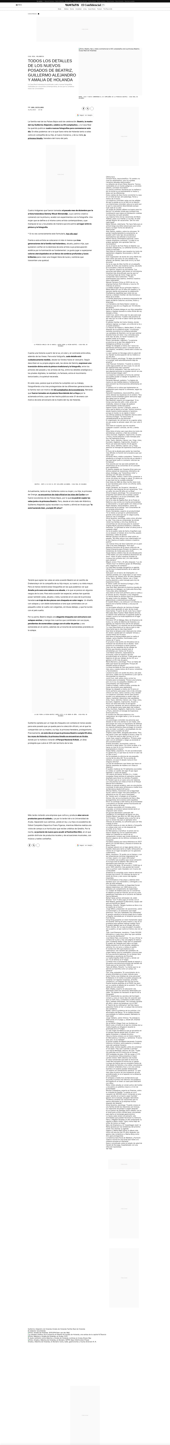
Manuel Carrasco (49, 1)
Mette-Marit (68, 1)
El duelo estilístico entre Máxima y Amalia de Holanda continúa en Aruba (55, 1338)
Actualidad (78, 9)
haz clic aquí (71, 234)
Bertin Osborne (59, 1)
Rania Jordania (101, 1)
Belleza (66, 9)
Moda (59, 9)
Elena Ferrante (119, 1)
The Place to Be (107, 9)
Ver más (109, 1148)
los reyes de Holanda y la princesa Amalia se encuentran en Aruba (58, 736)
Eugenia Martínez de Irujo (80, 1)
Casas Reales (92, 9)
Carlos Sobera (92, 1)
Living (84, 9)
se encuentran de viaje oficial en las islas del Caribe (61, 494)
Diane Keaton (110, 1)
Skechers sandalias (130, 1)
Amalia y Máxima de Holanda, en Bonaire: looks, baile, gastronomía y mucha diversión (60, 1342)
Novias (72, 9)
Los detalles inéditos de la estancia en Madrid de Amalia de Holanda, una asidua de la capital (63, 1334)
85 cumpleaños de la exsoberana (69, 390)
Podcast (99, 9)
